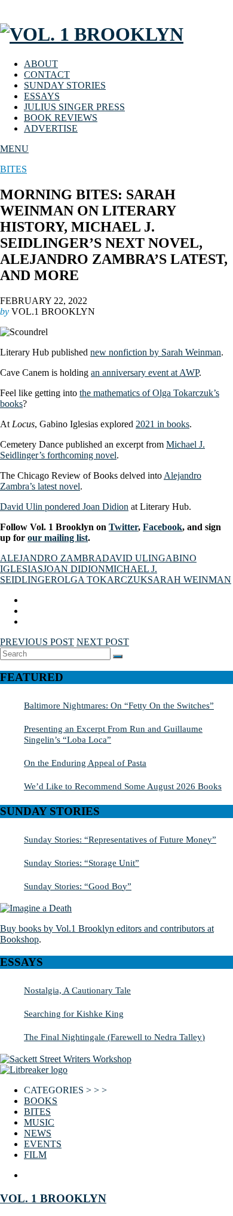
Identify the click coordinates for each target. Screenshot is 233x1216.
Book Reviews (60, 118)
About (41, 64)
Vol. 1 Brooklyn (53, 1198)
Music (39, 1122)
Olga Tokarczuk (102, 579)
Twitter (123, 527)
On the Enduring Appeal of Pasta (85, 763)
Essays (42, 96)
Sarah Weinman (189, 579)
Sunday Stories (65, 85)
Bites (13, 169)
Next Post (102, 642)
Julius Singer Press (74, 107)
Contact (47, 74)
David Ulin (130, 558)
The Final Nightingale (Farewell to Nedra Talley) (114, 1037)
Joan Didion (74, 569)
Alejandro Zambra (51, 558)
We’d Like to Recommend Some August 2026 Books (123, 786)
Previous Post (37, 642)
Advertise (51, 128)
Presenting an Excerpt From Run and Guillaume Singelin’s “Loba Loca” (113, 733)
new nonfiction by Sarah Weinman (155, 352)
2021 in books (162, 424)
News (37, 1133)
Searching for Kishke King (74, 1013)
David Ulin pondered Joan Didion (64, 506)
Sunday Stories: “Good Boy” (77, 886)
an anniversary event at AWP (145, 372)
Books (40, 1101)
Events (43, 1144)
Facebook (162, 527)
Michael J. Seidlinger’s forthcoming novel (102, 449)
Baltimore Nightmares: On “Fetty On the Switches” (119, 705)
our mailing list (57, 538)
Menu (14, 149)
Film (35, 1155)
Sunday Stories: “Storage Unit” (81, 863)
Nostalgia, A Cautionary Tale (77, 990)
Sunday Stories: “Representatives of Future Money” (120, 839)
